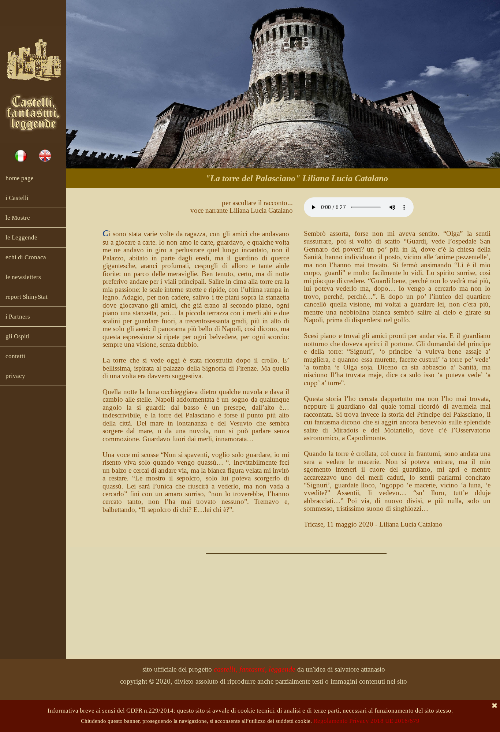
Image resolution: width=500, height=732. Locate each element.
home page (19, 178)
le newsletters (23, 277)
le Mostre (17, 217)
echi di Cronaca (25, 257)
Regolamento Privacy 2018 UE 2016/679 (366, 720)
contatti (15, 356)
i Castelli (17, 197)
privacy (15, 375)
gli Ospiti (17, 336)
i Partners (17, 316)
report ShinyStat (26, 296)
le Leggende (21, 237)
